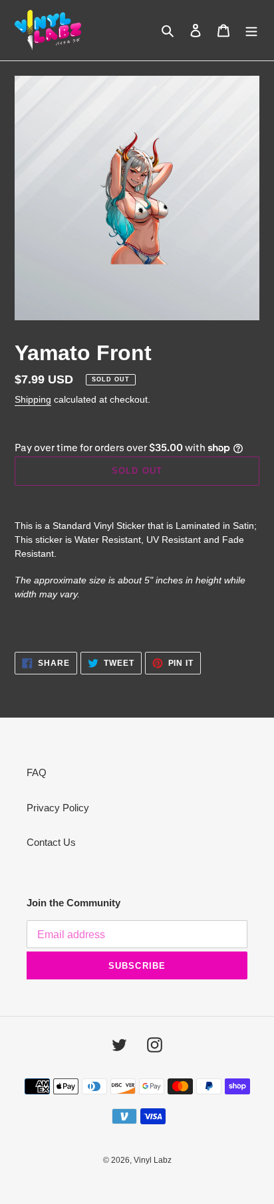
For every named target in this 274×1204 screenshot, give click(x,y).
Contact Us (51, 842)
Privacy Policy (58, 807)
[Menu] (251, 30)
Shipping (33, 399)
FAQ (37, 772)
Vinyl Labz (153, 1160)
